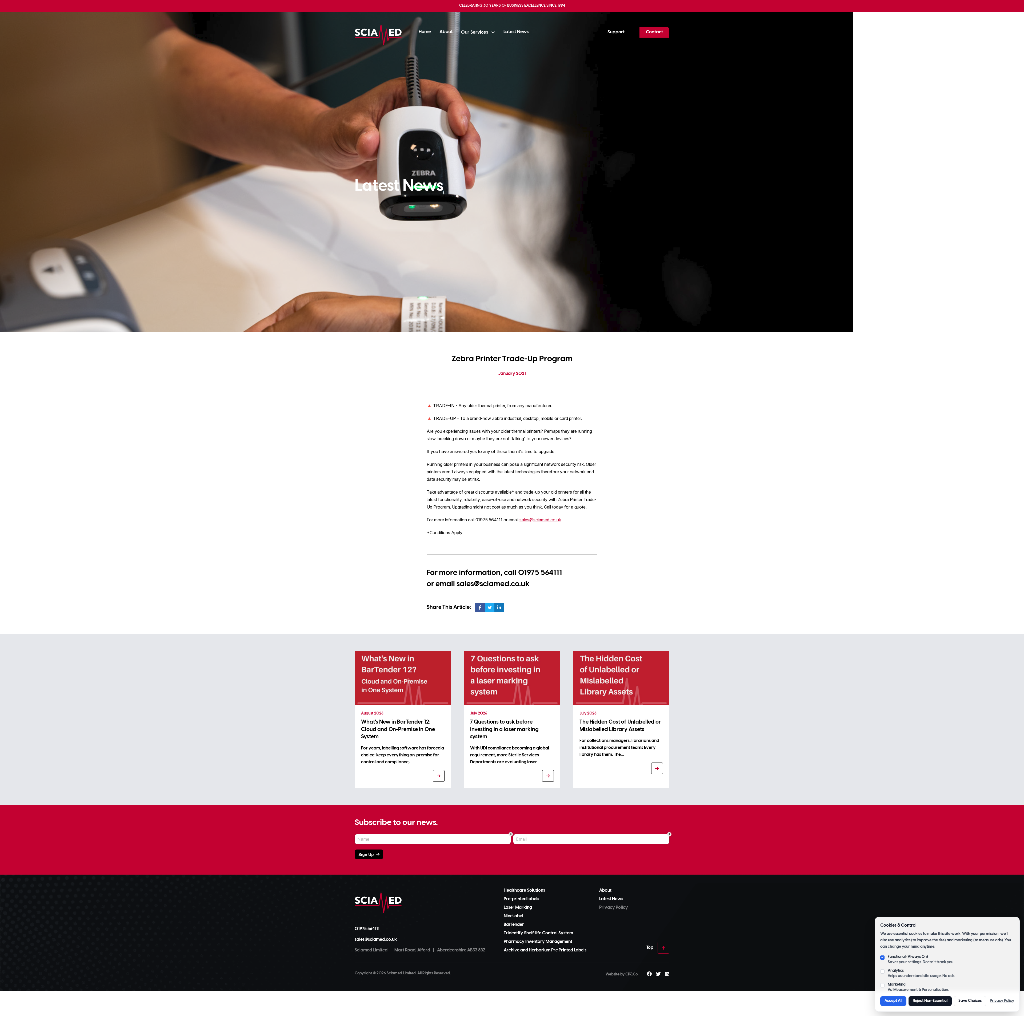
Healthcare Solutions (524, 890)
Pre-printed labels (521, 899)
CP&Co (631, 975)
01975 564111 (540, 573)
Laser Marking (518, 907)
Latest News (516, 32)
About (446, 32)
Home (425, 32)
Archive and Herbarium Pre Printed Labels (545, 950)
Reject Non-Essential (930, 1001)
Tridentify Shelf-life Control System (538, 933)
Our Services (475, 32)
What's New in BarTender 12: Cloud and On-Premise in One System (398, 729)
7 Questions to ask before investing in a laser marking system (504, 729)
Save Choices (970, 1001)
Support (616, 32)
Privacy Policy (1002, 1001)
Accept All (893, 1001)
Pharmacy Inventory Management (538, 941)
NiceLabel (513, 916)
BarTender (514, 924)
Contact (654, 32)
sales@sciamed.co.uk (540, 519)
